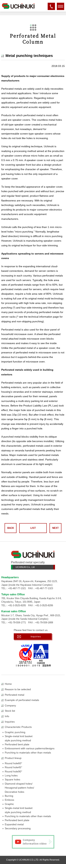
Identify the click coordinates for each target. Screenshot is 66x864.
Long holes (11, 775)
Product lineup (13, 758)
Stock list (10, 710)
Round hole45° (13, 767)
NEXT (55, 528)
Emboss (9, 799)
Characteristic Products (18, 726)
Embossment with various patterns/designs (29, 748)
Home (8, 683)
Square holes (12, 779)
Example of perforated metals (22, 700)
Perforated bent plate (17, 744)
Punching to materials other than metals (28, 752)
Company (10, 705)
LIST (33, 528)
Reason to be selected (18, 689)
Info (7, 716)
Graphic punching (15, 732)
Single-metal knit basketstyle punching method (18, 738)
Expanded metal (14, 824)
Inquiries (36, 636)
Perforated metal (14, 694)
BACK (10, 528)
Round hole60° (13, 763)
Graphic (9, 804)
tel (51, 8)
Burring (9, 795)
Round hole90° (13, 771)
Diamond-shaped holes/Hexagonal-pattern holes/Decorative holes (19, 787)
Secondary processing (18, 828)
